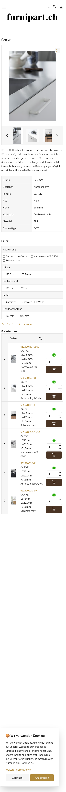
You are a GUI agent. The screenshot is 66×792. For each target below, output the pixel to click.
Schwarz (27, 301)
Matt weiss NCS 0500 (46, 256)
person (61, 7)
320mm (24, 288)
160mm (10, 288)
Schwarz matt (14, 260)
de (48, 7)
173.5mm (11, 274)
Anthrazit (11, 301)
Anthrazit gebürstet (17, 256)
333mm (26, 274)
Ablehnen (17, 777)
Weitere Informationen (18, 769)
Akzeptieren (42, 777)
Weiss (40, 301)
